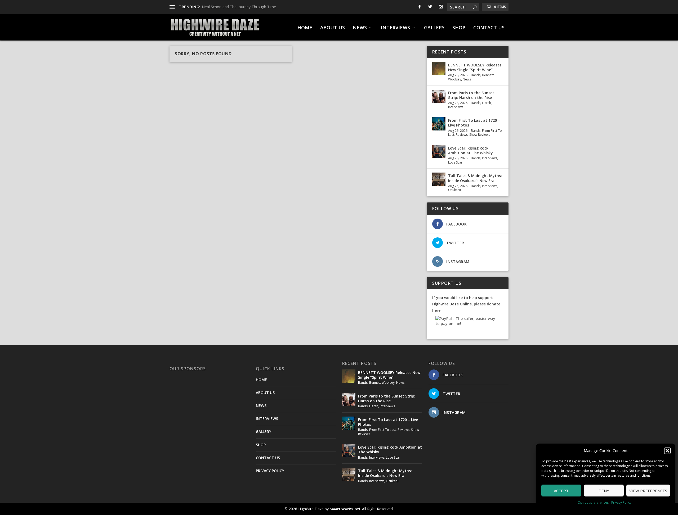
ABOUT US (332, 28)
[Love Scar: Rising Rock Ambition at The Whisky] (438, 151)
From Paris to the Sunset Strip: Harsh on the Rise (471, 95)
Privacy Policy (621, 502)
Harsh (486, 103)
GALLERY (434, 28)
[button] (667, 450)
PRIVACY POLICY (270, 470)
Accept (561, 490)
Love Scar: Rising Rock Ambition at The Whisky (470, 150)
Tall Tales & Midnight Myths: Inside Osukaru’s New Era (475, 178)
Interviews (455, 107)
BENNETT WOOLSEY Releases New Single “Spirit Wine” (474, 67)
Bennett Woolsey (382, 382)
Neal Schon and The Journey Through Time (239, 6)
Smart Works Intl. (345, 509)
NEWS (360, 28)
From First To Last (382, 429)
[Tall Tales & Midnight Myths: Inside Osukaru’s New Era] (438, 179)
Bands (475, 75)
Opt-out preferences (593, 502)
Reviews (462, 134)
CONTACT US (489, 28)
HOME (304, 28)
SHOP (458, 28)
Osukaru (454, 190)
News (467, 79)
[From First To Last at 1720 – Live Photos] (438, 123)
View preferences (648, 490)
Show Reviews (479, 134)
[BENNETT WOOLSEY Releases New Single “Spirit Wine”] (438, 68)
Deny (604, 490)
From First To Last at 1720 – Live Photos (474, 123)
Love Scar (455, 162)
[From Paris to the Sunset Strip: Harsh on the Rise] (438, 96)
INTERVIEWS (395, 28)
